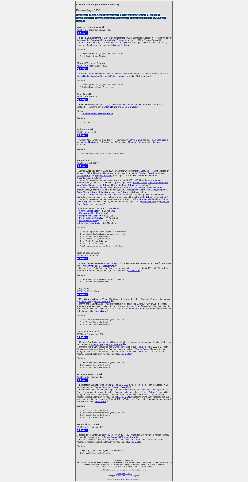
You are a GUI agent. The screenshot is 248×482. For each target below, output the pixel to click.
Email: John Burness (124, 474)
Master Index (95, 15)
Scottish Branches (85, 18)
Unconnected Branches (141, 18)
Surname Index (111, 15)
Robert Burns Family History (132, 15)
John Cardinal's (123, 479)
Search (80, 21)
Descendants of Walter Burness (97, 114)
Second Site (132, 479)
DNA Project (159, 18)
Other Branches (121, 18)
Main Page (82, 15)
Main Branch (153, 15)
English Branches (104, 18)
